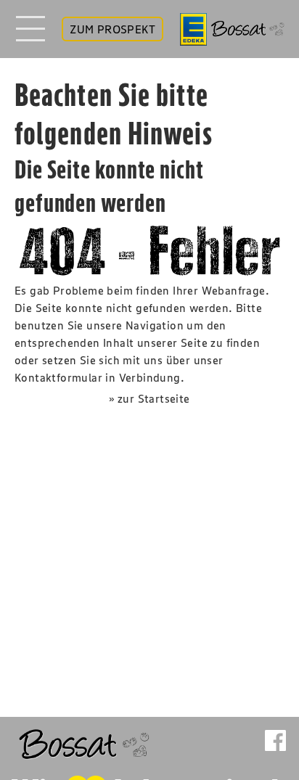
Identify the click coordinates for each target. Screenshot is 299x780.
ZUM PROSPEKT (112, 29)
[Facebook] (275, 740)
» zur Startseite (149, 398)
